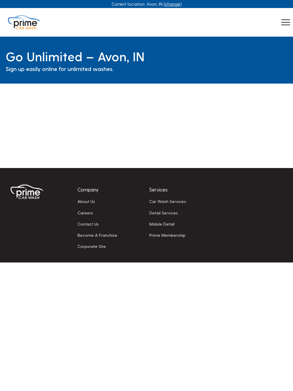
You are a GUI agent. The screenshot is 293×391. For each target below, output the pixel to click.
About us (86, 201)
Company (88, 189)
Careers (85, 212)
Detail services (163, 212)
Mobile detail (162, 223)
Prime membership (167, 235)
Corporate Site (92, 246)
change (172, 4)
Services (158, 189)
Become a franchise (97, 235)
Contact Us (88, 223)
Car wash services (167, 201)
